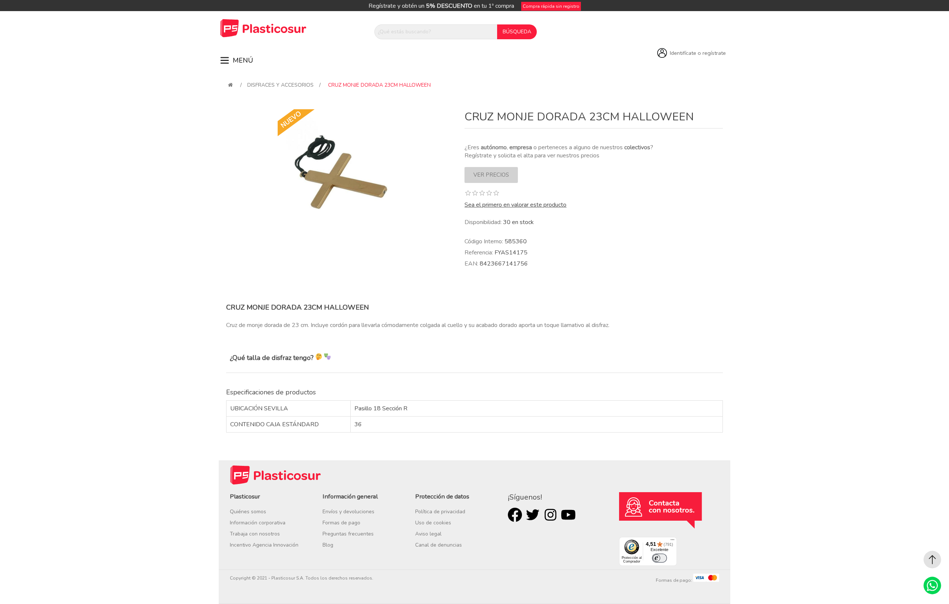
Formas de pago (341, 522)
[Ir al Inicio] (932, 559)
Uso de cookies (433, 522)
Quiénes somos (248, 511)
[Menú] (672, 541)
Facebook (515, 515)
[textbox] (435, 31)
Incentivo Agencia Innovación (264, 544)
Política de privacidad (440, 511)
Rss (550, 515)
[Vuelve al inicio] (230, 85)
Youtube (568, 515)
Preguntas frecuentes (348, 533)
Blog (328, 544)
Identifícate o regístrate (698, 53)
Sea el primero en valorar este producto (515, 205)
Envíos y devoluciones (348, 511)
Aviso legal (428, 533)
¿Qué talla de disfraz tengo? (272, 357)
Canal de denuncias (438, 544)
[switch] (659, 558)
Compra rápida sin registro (551, 6)
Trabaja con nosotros (255, 533)
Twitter (533, 515)
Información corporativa (257, 522)
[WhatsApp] (932, 585)
